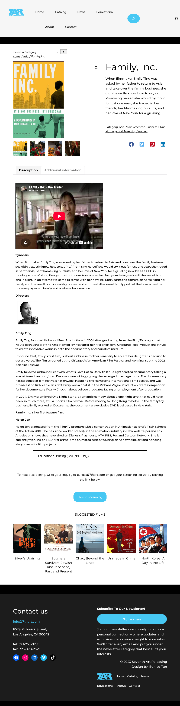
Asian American (135, 127)
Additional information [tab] (62, 170)
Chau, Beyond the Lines (90, 560)
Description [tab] (28, 170)
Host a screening (90, 497)
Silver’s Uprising (27, 558)
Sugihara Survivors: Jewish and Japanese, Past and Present (58, 564)
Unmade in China (122, 558)
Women (142, 131)
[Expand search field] (133, 18)
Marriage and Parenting (120, 131)
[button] (96, 68)
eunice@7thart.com (91, 474)
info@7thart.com (26, 621)
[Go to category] (63, 51)
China (162, 127)
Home (39, 12)
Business (151, 127)
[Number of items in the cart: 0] (176, 18)
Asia (25, 56)
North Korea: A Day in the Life (153, 560)
